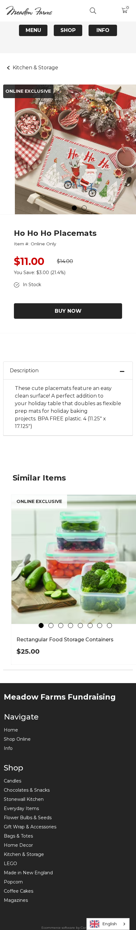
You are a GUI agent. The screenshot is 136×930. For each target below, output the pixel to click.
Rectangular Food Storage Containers (65, 640)
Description (24, 371)
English (109, 923)
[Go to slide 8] (109, 625)
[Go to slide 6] (90, 625)
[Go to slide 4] (70, 625)
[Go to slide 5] (80, 625)
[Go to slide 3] (60, 625)
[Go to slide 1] (74, 208)
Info (102, 30)
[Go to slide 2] (84, 208)
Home (11, 730)
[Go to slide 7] (99, 625)
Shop (68, 30)
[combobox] (108, 924)
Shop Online (17, 739)
